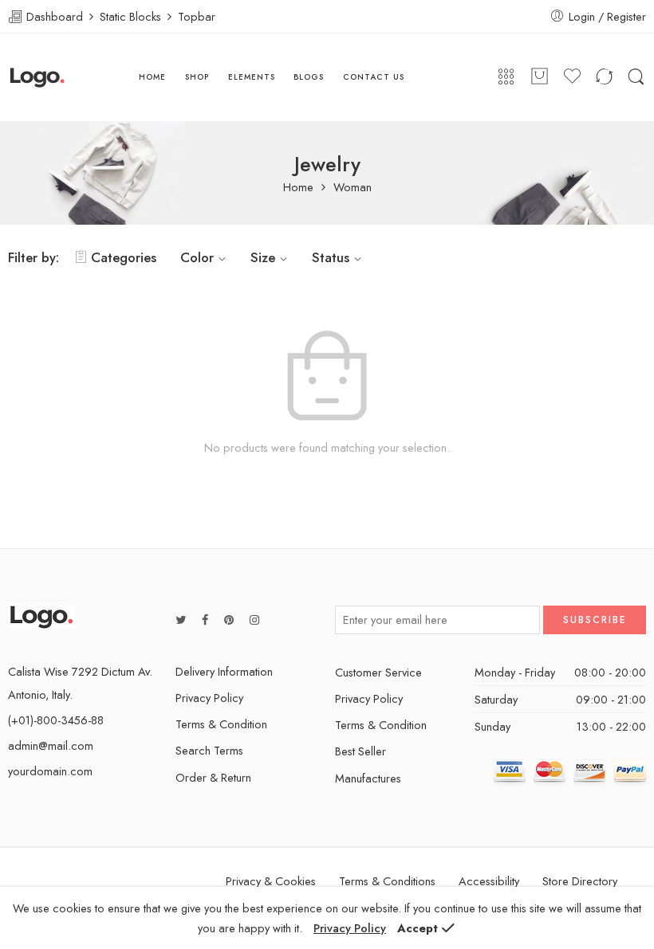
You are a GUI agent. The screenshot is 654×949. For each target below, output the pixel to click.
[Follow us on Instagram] (254, 619)
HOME (152, 77)
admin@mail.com (50, 745)
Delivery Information (224, 671)
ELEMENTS (251, 77)
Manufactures (368, 778)
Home (298, 188)
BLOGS (309, 77)
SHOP (197, 77)
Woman (352, 188)
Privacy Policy (209, 697)
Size (262, 257)
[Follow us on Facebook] (205, 619)
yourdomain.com (50, 771)
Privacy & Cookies (271, 881)
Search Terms (209, 750)
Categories (123, 257)
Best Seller (360, 751)
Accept (417, 928)
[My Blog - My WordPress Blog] (37, 77)
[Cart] (539, 77)
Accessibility (489, 881)
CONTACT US (373, 77)
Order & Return (213, 777)
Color (197, 257)
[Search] (636, 77)
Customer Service (378, 672)
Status (330, 257)
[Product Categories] (506, 77)
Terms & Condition (221, 724)
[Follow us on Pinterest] (229, 619)
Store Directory (579, 881)
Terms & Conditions (387, 881)
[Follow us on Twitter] (180, 619)
